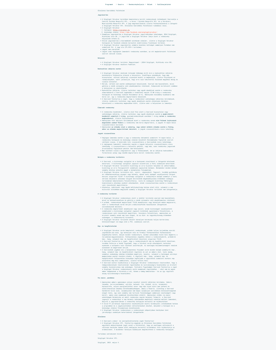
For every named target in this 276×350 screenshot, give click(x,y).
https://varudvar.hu (121, 30)
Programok (109, 4)
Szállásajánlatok (164, 4)
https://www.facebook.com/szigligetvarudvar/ (138, 32)
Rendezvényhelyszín (136, 4)
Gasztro (121, 4)
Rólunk (149, 4)
